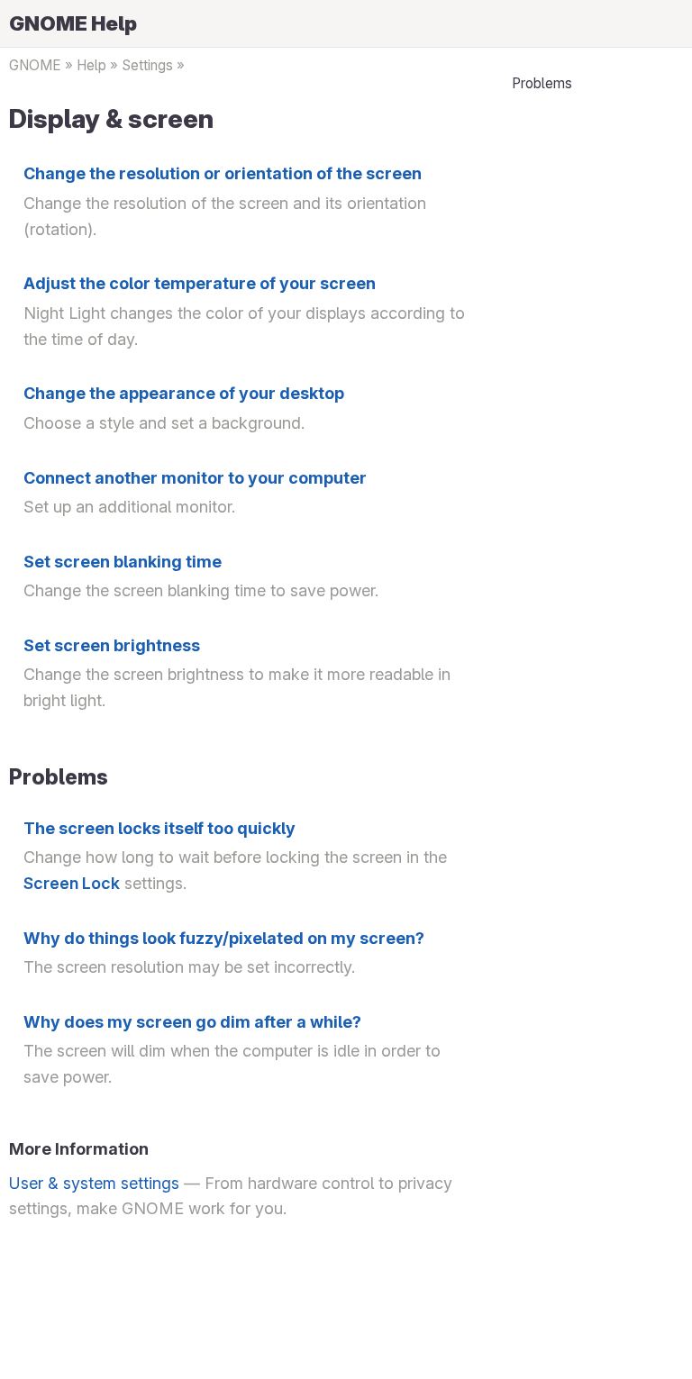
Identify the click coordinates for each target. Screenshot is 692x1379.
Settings (147, 65)
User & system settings (94, 1183)
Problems (542, 83)
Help (91, 65)
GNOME (35, 65)
